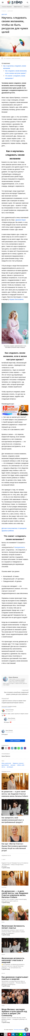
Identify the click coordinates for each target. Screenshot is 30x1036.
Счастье (4, 887)
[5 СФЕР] (14, 2)
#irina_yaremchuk (6, 763)
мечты (3, 767)
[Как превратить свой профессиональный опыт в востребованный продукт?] (15, 807)
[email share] (6, 748)
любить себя (20, 765)
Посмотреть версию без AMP (20, 1029)
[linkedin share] (12, 748)
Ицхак (3, 954)
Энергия (26, 6)
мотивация (10, 767)
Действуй (4, 14)
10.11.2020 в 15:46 (11, 719)
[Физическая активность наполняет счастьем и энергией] (15, 945)
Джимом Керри (21, 220)
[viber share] (25, 748)
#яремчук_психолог (18, 763)
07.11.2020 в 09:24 (9, 732)
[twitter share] (3, 748)
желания (13, 765)
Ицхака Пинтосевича (16, 299)
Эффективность (18, 6)
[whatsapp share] (15, 748)
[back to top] (26, 1029)
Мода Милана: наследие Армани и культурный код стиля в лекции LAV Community (14, 1012)
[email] (6, 1034)
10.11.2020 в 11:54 (9, 711)
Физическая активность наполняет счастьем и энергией (13, 960)
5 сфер (3, 859)
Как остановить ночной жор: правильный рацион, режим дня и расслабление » (16, 693)
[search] (27, 2)
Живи (3, 922)
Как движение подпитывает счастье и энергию (15, 978)
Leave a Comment (15, 740)
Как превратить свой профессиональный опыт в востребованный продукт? (13, 820)
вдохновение (5, 765)
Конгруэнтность (20, 547)
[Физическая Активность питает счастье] (15, 913)
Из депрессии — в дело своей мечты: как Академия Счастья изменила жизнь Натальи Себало (15, 794)
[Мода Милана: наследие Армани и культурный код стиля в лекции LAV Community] (15, 996)
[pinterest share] (9, 748)
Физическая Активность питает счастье (13, 927)
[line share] (19, 748)
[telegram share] (22, 748)
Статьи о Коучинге (7, 6)
